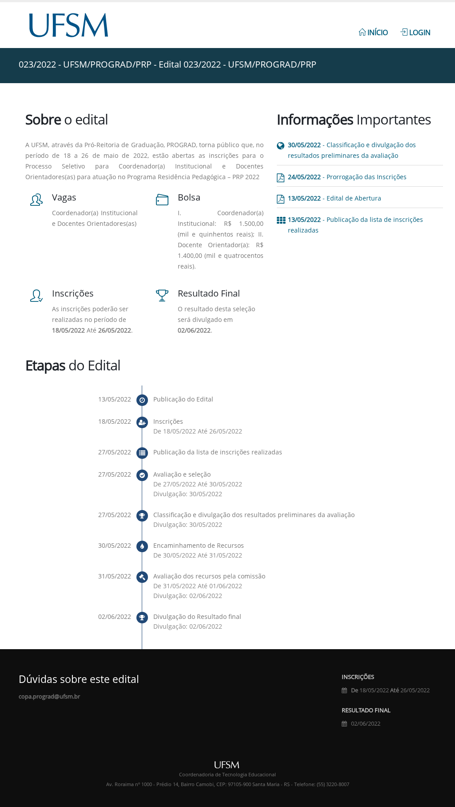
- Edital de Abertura (334, 198)
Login (419, 32)
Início (377, 32)
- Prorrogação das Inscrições (347, 177)
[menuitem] (373, 28)
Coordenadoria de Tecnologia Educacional (227, 774)
